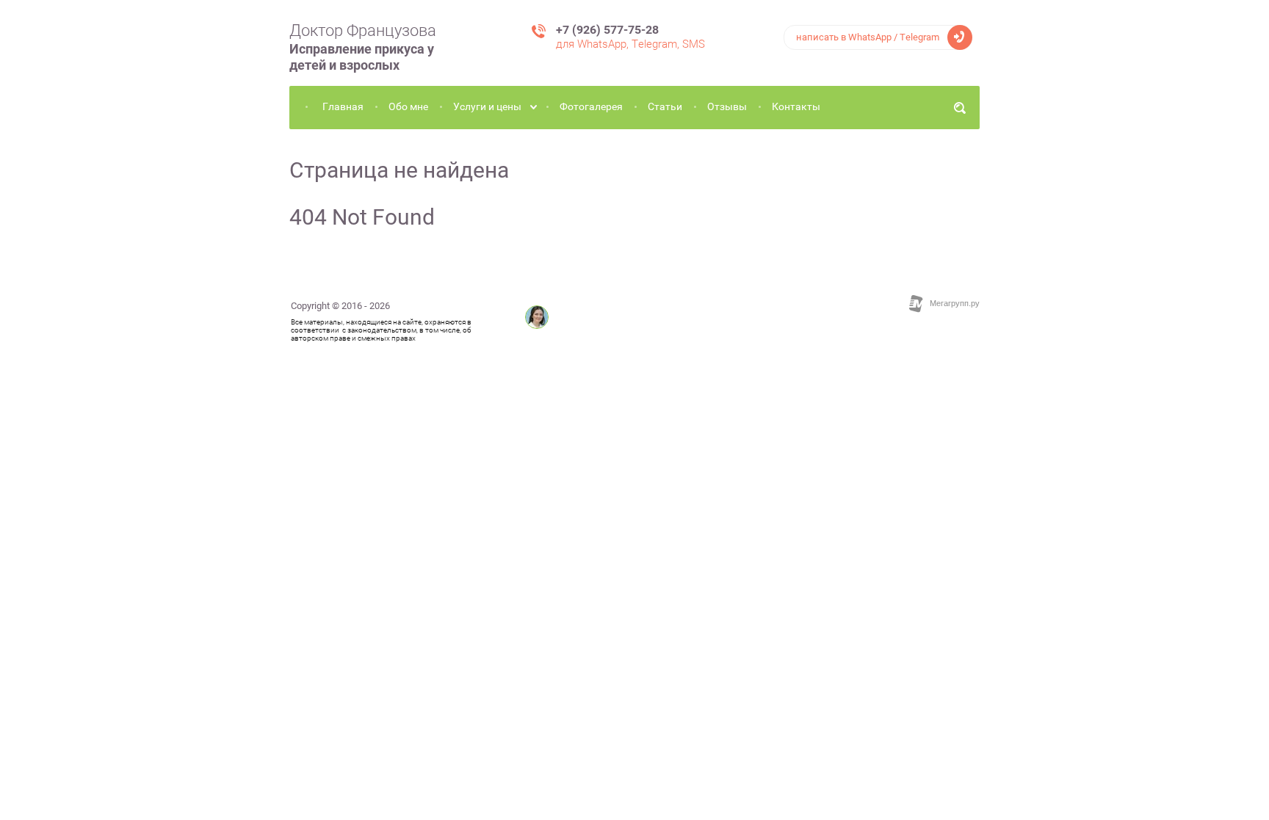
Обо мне (408, 106)
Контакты (796, 106)
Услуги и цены (487, 106)
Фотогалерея (591, 106)
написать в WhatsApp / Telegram (867, 37)
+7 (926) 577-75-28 (607, 30)
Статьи (665, 106)
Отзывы (727, 106)
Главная (343, 106)
